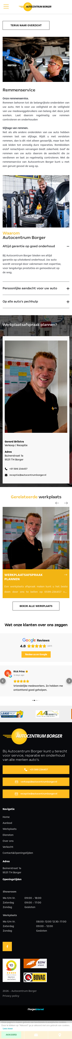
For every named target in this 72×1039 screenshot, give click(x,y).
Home (6, 817)
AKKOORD (11, 1035)
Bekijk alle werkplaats (36, 606)
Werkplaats (9, 829)
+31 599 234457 (18, 468)
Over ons (8, 841)
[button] (3, 681)
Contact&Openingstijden (18, 853)
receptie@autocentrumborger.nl (27, 475)
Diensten (8, 835)
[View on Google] (7, 673)
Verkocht (8, 847)
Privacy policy (11, 996)
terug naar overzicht (26, 25)
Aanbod (7, 823)
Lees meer (8, 1029)
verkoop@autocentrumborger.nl (39, 781)
